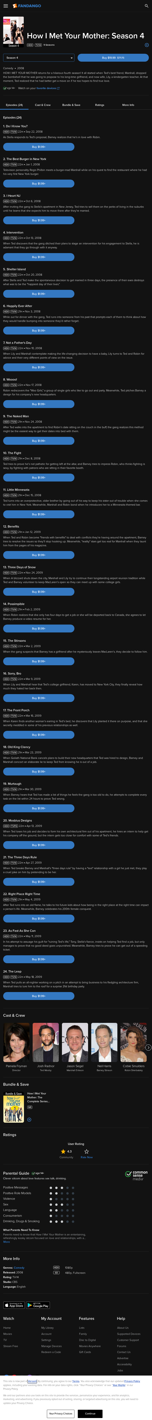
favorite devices (46, 88)
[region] (76, 1398)
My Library (47, 1328)
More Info (128, 105)
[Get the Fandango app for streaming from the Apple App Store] (14, 1305)
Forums (121, 1346)
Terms (75, 1381)
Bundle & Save (71, 105)
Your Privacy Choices (60, 1413)
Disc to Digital (87, 1340)
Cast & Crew (42, 105)
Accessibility (124, 1364)
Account (46, 1334)
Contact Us (123, 1352)
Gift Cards (85, 1352)
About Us (122, 1328)
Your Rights (119, 1385)
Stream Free (10, 1346)
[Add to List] (147, 45)
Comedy (19, 1267)
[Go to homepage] (27, 6)
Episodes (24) (14, 105)
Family (83, 1334)
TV (5, 1340)
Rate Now (87, 1157)
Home (7, 1328)
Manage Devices (51, 1346)
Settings (46, 1340)
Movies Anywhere (90, 1346)
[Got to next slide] (148, 1047)
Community (66, 1157)
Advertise (122, 1358)
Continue (90, 1413)
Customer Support (128, 1340)
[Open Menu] (6, 6)
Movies (7, 1334)
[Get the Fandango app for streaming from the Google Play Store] (38, 1305)
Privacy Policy (132, 1381)
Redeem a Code (51, 1352)
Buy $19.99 (119, 57)
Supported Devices (128, 1334)
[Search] (146, 6)
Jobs (120, 1370)
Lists (81, 1328)
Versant (32, 1381)
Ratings (99, 105)
